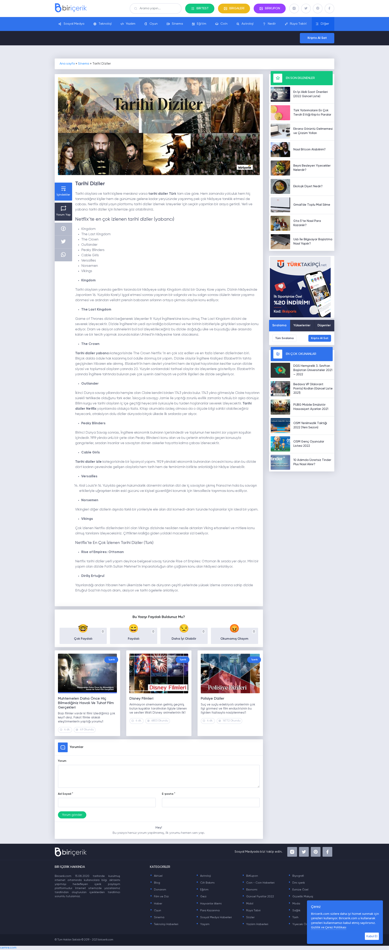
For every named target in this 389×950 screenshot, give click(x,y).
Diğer (325, 24)
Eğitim (201, 24)
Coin (224, 24)
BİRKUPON (272, 8)
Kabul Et (371, 936)
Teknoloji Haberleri (164, 924)
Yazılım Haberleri (255, 924)
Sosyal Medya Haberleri (214, 917)
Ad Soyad (64, 794)
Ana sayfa (67, 63)
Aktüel (156, 876)
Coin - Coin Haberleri (258, 883)
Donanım (158, 889)
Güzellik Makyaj (300, 896)
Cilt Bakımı (205, 883)
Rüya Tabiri (298, 24)
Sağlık (294, 910)
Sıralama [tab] (279, 325)
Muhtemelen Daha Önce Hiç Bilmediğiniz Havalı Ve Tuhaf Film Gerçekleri (86, 703)
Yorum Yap (63, 214)
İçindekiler (63, 194)
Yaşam (202, 924)
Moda (294, 903)
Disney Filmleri (141, 698)
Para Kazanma (208, 910)
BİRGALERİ (236, 8)
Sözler (248, 917)
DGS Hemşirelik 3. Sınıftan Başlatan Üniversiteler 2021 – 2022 (312, 370)
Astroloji (248, 24)
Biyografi (296, 876)
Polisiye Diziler (212, 698)
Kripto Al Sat (317, 38)
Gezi (201, 896)
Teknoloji (105, 24)
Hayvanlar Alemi (209, 903)
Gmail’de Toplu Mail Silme (311, 204)
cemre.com (8, 947)
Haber (156, 903)
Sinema (177, 24)
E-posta (167, 794)
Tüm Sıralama (284, 338)
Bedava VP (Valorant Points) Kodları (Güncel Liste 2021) (313, 388)
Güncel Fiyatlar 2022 (258, 896)
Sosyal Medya (74, 24)
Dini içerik (296, 883)
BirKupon (250, 876)
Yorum (62, 761)
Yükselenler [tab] (302, 325)
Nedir (272, 24)
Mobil (247, 903)
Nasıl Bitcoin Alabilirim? (309, 149)
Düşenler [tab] (324, 325)
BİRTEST (203, 8)
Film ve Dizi (159, 896)
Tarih (293, 917)
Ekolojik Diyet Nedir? (308, 186)
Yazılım (130, 24)
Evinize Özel (298, 889)
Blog (155, 883)
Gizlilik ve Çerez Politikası (328, 927)
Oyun (154, 24)
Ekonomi (249, 889)
